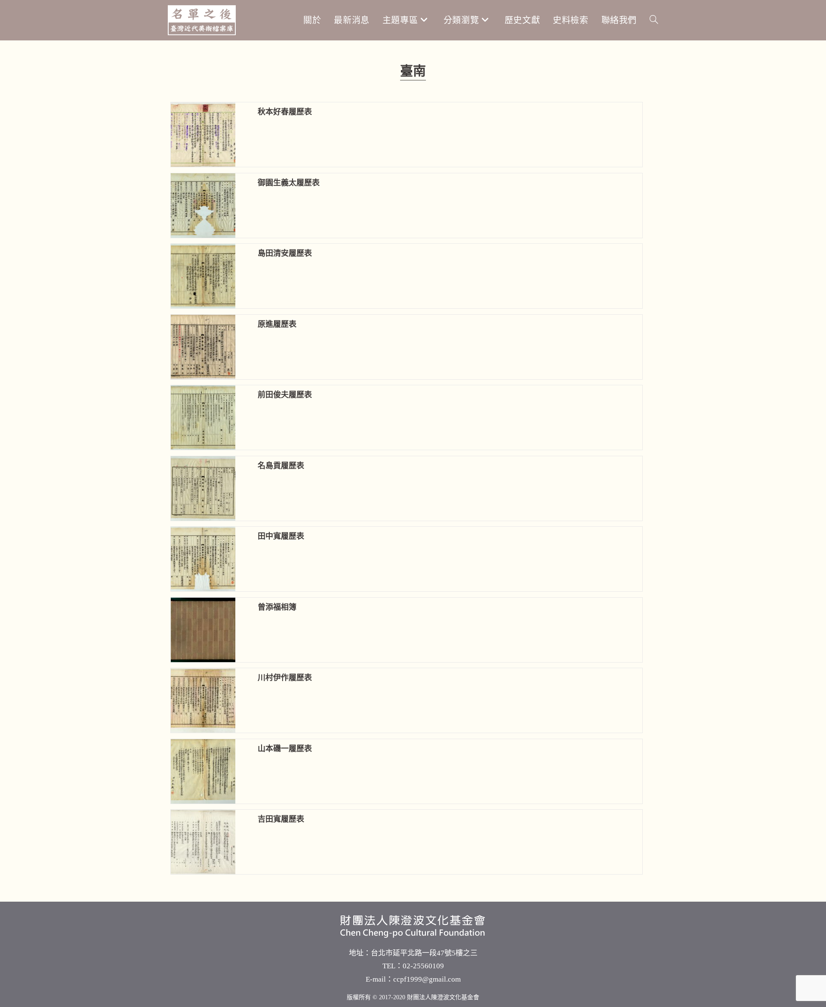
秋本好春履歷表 (285, 111)
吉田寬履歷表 (281, 819)
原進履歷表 (277, 324)
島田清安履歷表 (285, 253)
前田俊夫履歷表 (285, 394)
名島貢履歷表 (281, 465)
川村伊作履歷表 (285, 677)
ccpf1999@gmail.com (427, 979)
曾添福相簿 (277, 607)
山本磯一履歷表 (285, 748)
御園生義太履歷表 (289, 182)
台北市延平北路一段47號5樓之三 (424, 953)
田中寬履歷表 (281, 536)
